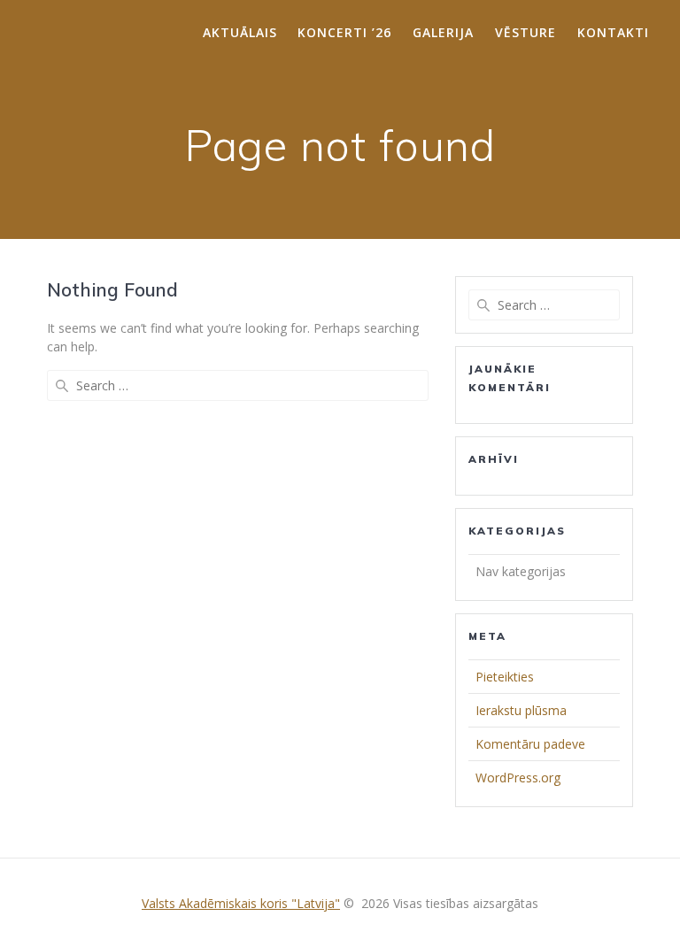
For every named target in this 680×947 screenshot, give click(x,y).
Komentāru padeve (530, 743)
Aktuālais (240, 32)
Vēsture (525, 32)
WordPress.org (517, 777)
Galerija (443, 32)
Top (637, 904)
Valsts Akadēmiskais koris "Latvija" (241, 903)
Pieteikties (504, 676)
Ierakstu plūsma (521, 710)
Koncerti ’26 (344, 32)
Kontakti (613, 32)
